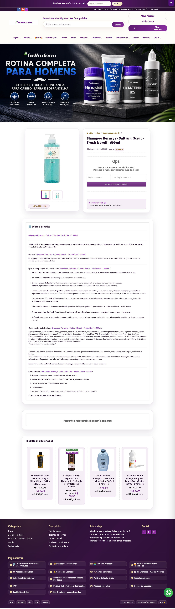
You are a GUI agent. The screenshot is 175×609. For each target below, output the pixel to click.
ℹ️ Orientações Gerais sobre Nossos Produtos (26, 564)
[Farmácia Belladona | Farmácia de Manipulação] (23, 22)
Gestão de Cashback (143, 586)
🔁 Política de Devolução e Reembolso (145, 564)
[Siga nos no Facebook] (19, 9)
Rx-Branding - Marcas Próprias (67, 592)
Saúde (11, 542)
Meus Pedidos (147, 16)
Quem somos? (55, 538)
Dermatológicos (16, 535)
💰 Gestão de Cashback (63, 572)
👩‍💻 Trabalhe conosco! (103, 564)
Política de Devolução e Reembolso (69, 586)
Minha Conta (148, 21)
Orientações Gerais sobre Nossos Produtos (68, 579)
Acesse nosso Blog (102, 586)
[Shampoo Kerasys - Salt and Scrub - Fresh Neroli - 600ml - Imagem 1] (45, 195)
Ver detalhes (41, 486)
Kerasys (119, 149)
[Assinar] (117, 4)
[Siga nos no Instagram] (26, 9)
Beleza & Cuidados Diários (20, 538)
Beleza (98, 133)
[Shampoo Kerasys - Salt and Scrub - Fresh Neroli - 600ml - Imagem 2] (57, 195)
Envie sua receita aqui (59, 542)
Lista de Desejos (40, 206)
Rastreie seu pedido (58, 546)
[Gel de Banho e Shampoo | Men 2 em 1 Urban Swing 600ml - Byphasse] (103, 472)
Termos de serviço (57, 535)
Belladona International (23, 578)
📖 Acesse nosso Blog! (23, 572)
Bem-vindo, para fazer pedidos (65, 18)
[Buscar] (118, 24)
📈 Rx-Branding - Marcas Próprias (149, 572)
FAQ (15, 586)
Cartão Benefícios (21, 592)
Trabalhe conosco (142, 578)
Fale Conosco (102, 9)
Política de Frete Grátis (104, 578)
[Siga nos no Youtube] (22, 9)
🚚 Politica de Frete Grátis (65, 564)
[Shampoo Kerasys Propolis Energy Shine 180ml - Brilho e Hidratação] (40, 473)
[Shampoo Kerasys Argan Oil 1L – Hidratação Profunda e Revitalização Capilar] (72, 476)
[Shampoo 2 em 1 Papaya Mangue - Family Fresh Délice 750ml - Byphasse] (135, 473)
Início (91, 133)
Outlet (11, 531)
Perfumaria (13, 546)
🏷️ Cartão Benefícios (103, 572)
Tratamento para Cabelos (111, 133)
